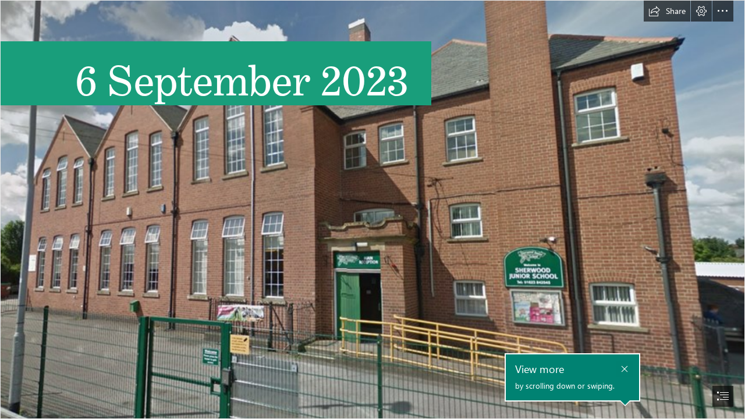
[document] (372, 209)
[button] (667, 11)
